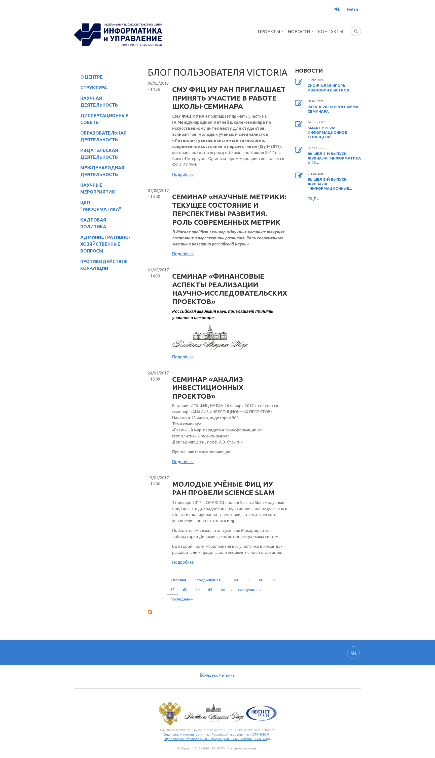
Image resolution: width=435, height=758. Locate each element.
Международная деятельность (102, 171)
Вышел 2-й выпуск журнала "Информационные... (330, 184)
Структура (90, 88)
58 (236, 580)
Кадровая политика (90, 223)
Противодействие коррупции (101, 265)
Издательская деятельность (96, 154)
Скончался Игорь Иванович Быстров (328, 87)
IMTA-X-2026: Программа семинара (333, 109)
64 (198, 589)
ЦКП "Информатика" (97, 206)
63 (185, 589)
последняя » (181, 599)
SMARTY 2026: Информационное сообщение (327, 132)
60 (261, 580)
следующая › (249, 589)
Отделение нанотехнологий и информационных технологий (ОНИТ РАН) (217, 739)
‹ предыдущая (208, 580)
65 (210, 589)
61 (274, 580)
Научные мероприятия (94, 188)
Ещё (312, 199)
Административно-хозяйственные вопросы (101, 244)
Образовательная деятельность (100, 136)
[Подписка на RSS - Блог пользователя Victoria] (217, 612)
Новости (299, 31)
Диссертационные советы (104, 119)
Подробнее (183, 174)
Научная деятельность (96, 101)
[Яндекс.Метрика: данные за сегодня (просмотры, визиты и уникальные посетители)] (217, 675)
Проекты (269, 31)
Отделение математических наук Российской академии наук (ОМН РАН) (216, 734)
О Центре (88, 77)
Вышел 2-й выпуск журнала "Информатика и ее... (334, 158)
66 (223, 589)
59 (248, 580)
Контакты (330, 31)
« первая (178, 580)
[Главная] (118, 34)
